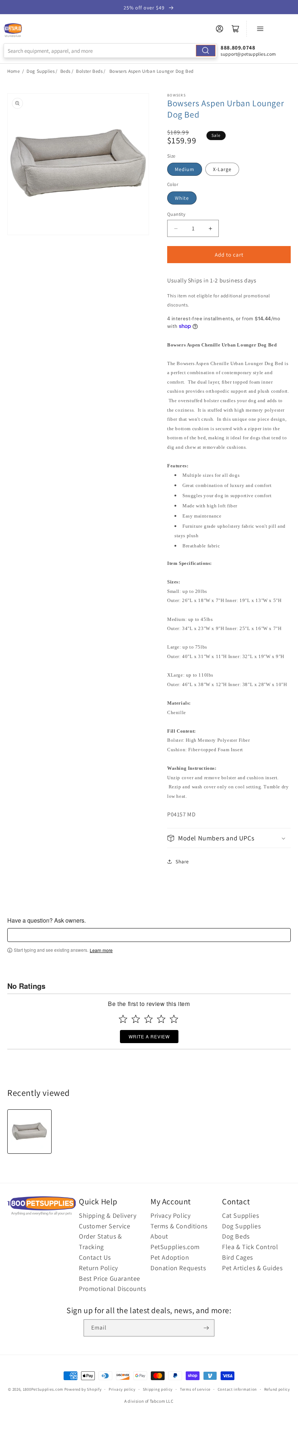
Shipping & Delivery (107, 1215)
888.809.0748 (238, 47)
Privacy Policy (170, 1215)
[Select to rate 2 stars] (135, 1018)
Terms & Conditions (179, 1226)
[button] (229, 838)
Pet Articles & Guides (252, 1268)
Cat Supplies (240, 1215)
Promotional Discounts (112, 1288)
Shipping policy (158, 1389)
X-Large (222, 169)
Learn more (101, 950)
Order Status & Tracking (100, 1241)
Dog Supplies (41, 71)
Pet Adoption (169, 1257)
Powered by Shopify (83, 1389)
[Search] (206, 50)
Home (13, 71)
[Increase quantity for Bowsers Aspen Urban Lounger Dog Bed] (210, 228)
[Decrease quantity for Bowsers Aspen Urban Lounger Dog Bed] (176, 228)
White (182, 198)
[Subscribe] (206, 1327)
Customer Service (104, 1226)
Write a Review (149, 1036)
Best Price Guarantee (109, 1278)
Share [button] (182, 861)
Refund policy (277, 1389)
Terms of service (195, 1389)
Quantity (176, 214)
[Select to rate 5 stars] (174, 1018)
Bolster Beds (89, 71)
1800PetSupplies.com (43, 1389)
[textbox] (149, 935)
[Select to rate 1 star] (123, 1018)
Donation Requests (178, 1268)
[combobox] (110, 50)
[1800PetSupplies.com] (13, 30)
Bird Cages (237, 1257)
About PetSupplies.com (175, 1241)
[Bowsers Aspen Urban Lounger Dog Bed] (29, 1131)
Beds (65, 71)
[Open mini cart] (235, 29)
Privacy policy (122, 1389)
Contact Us (95, 1257)
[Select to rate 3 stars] (148, 1018)
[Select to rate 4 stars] (161, 1018)
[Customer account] (219, 29)
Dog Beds (236, 1236)
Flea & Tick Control (250, 1247)
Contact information (237, 1389)
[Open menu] (260, 29)
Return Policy (98, 1268)
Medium (184, 169)
